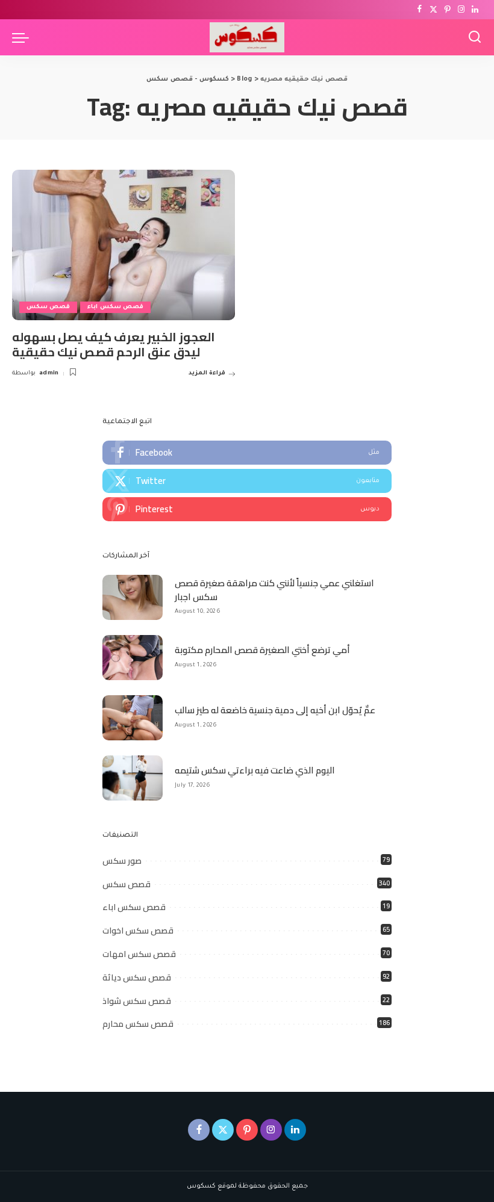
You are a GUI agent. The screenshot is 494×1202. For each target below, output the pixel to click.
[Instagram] (461, 9)
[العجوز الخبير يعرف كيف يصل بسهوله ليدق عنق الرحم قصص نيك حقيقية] (123, 245)
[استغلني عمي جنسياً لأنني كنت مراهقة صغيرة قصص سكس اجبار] (132, 597)
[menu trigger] (23, 37)
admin (49, 373)
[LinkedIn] (475, 9)
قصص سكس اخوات (138, 930)
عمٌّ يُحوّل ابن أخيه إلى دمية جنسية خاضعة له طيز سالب (275, 710)
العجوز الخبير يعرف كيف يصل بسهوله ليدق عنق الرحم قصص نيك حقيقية (113, 344)
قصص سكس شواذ (136, 1001)
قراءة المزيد (207, 373)
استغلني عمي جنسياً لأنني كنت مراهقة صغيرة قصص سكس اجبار (274, 590)
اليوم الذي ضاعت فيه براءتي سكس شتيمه (255, 770)
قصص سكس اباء (115, 307)
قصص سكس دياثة (136, 977)
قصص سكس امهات (139, 954)
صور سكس (122, 861)
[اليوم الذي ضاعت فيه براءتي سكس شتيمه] (132, 778)
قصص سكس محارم (138, 1024)
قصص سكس (48, 307)
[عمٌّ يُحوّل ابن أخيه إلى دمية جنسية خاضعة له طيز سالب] (132, 717)
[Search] (474, 37)
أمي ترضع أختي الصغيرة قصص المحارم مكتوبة (262, 649)
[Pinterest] (447, 9)
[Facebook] (420, 9)
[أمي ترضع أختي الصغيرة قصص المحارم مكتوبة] (132, 657)
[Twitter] (433, 9)
